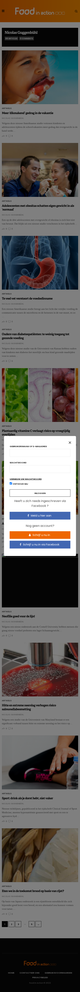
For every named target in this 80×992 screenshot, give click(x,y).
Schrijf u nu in (41, 535)
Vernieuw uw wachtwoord (26, 479)
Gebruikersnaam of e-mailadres (28, 446)
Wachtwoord (18, 463)
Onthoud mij (20, 483)
